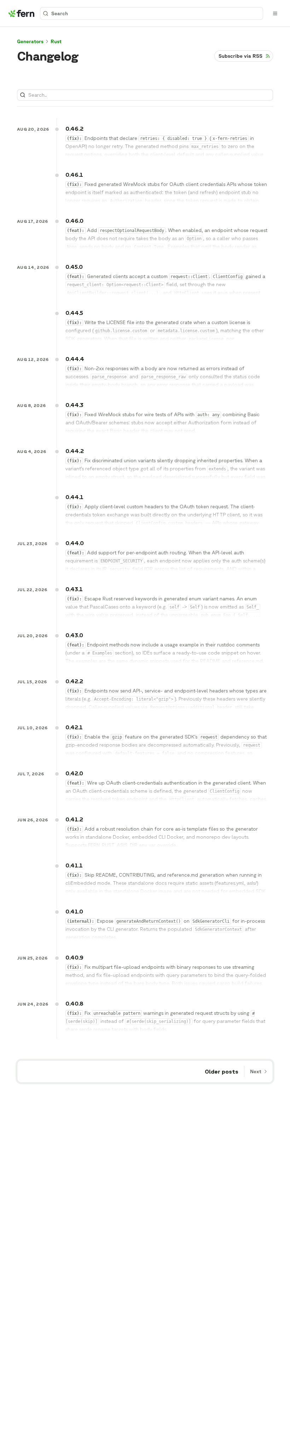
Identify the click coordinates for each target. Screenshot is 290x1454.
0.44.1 (74, 497)
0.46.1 (74, 174)
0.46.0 (74, 220)
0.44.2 (74, 451)
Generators (30, 41)
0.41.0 (74, 911)
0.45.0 (74, 267)
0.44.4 (74, 359)
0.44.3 (74, 405)
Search (59, 13)
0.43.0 (74, 635)
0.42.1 (74, 727)
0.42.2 (74, 681)
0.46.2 (74, 128)
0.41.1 (74, 865)
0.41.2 (74, 819)
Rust (56, 41)
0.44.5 (74, 313)
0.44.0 (74, 543)
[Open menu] (275, 13)
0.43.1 (74, 589)
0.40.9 (74, 957)
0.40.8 (74, 1003)
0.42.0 (74, 773)
